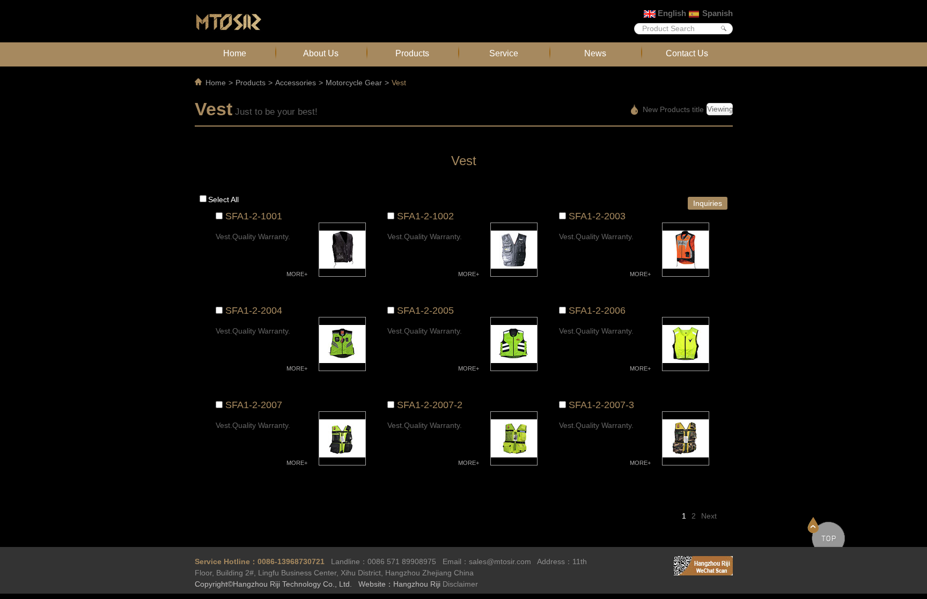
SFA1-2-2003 (597, 216)
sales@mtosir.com (500, 561)
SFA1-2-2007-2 (429, 405)
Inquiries (707, 203)
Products (412, 53)
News (595, 53)
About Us (321, 53)
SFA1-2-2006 (597, 310)
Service (503, 53)
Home (234, 53)
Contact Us (687, 53)
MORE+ (296, 274)
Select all (223, 199)
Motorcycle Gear (354, 82)
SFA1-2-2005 (425, 310)
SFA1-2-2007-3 (601, 405)
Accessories (295, 82)
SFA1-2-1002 (425, 216)
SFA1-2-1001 (253, 216)
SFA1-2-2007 (253, 405)
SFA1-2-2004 (253, 310)
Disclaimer (460, 584)
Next (709, 516)
